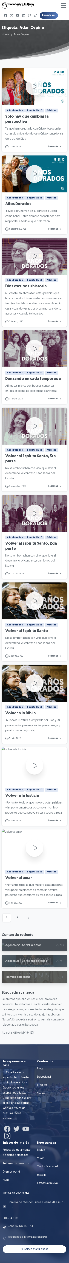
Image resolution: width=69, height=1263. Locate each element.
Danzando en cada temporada (33, 379)
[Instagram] (30, 15)
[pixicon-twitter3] (16, 1128)
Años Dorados (18, 204)
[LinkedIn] (24, 15)
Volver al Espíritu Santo (26, 631)
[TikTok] (36, 15)
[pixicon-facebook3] (7, 1128)
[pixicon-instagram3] (7, 1135)
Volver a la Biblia (20, 713)
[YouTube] (18, 15)
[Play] (34, 86)
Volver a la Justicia (22, 796)
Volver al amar (18, 878)
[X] (12, 15)
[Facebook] (6, 15)
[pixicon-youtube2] (25, 1128)
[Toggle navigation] (63, 5)
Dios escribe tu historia (26, 286)
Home (5, 34)
